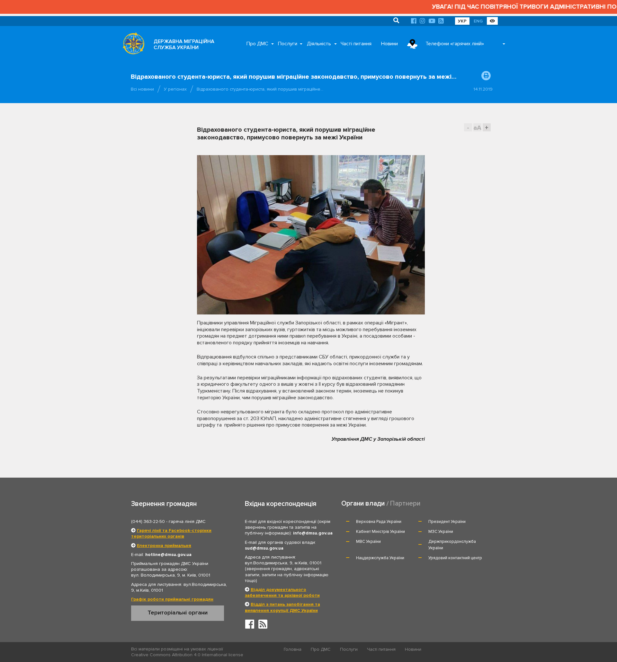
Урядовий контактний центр (455, 557)
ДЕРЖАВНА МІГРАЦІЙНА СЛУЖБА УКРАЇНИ (184, 44)
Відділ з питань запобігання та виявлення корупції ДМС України (282, 607)
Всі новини (142, 89)
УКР (462, 21)
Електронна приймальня (164, 545)
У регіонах (175, 89)
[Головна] (131, 45)
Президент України (447, 521)
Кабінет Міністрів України (380, 531)
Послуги (287, 43)
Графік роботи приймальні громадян (172, 599)
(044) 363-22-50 (148, 521)
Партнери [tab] (405, 503)
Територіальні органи (178, 612)
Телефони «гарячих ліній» (454, 43)
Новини (389, 43)
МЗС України (440, 531)
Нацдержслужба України (380, 557)
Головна (292, 649)
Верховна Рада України (378, 521)
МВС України (368, 541)
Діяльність (319, 43)
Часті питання (356, 43)
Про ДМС (257, 43)
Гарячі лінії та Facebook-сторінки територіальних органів (171, 533)
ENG (478, 21)
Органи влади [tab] (363, 503)
